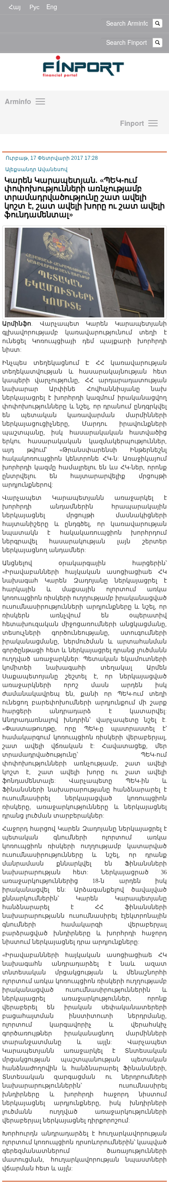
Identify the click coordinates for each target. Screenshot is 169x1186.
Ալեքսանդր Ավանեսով (36, 169)
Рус (34, 6)
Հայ (15, 6)
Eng (51, 6)
